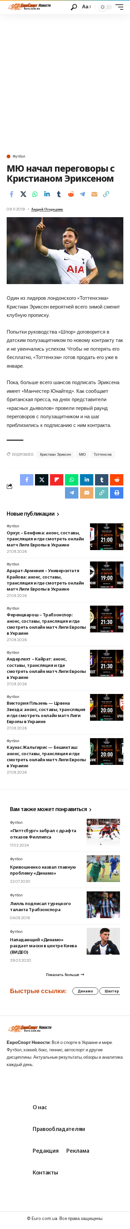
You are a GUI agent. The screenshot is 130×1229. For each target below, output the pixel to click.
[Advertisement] (65, 82)
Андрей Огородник (47, 209)
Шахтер (112, 991)
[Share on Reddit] (70, 194)
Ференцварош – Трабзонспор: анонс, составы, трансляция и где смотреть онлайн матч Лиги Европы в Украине (46, 624)
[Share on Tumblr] (58, 194)
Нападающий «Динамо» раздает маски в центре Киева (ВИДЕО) (43, 946)
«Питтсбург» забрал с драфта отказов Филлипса (43, 833)
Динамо (85, 991)
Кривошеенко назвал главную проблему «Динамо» (43, 870)
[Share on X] (23, 194)
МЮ (82, 454)
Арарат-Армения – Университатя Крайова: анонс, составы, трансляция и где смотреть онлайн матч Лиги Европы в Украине (45, 579)
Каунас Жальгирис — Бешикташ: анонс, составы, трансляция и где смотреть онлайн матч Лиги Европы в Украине (46, 756)
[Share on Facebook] (11, 194)
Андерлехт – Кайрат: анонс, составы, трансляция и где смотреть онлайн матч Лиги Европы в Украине (46, 668)
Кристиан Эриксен (55, 454)
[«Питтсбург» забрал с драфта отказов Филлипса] (103, 832)
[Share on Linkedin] (47, 194)
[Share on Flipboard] (56, 480)
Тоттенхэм (103, 454)
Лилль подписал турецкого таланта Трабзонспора (40, 906)
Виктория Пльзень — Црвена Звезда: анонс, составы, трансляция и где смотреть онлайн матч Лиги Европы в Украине (46, 712)
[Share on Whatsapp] (35, 194)
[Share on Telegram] (82, 194)
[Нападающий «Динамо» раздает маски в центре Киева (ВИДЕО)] (103, 941)
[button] (74, 7)
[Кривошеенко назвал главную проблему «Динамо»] (103, 868)
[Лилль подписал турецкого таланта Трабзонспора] (103, 904)
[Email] (94, 194)
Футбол (19, 156)
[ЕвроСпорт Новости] (29, 7)
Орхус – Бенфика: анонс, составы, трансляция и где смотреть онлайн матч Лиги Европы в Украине (45, 539)
